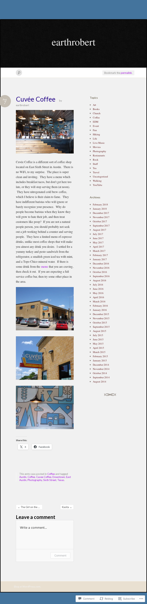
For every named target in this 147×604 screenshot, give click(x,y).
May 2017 (98, 242)
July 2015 (98, 335)
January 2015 (100, 360)
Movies (97, 147)
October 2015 (100, 322)
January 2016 (100, 310)
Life (95, 138)
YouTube (97, 185)
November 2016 (101, 267)
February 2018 (100, 204)
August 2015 (99, 331)
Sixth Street (49, 480)
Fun (95, 130)
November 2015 (101, 318)
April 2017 (98, 246)
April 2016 (98, 297)
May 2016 (98, 293)
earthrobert (73, 41)
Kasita (67, 507)
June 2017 (98, 238)
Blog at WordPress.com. (27, 586)
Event (96, 126)
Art (94, 105)
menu (44, 266)
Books (96, 109)
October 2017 (100, 221)
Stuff (95, 164)
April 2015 (98, 348)
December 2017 (101, 213)
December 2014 (101, 364)
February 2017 (100, 255)
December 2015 (101, 314)
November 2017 (101, 217)
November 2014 (101, 369)
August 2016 (99, 280)
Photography (35, 480)
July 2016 (98, 284)
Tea (94, 168)
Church (96, 113)
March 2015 (99, 352)
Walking (97, 180)
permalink (126, 72)
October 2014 (100, 373)
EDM (95, 121)
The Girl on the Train (30, 507)
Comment (60, 555)
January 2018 (100, 208)
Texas (60, 480)
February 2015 (100, 356)
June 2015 (98, 339)
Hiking (96, 134)
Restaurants (99, 155)
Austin (22, 476)
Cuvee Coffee (43, 476)
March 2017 (99, 251)
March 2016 (99, 301)
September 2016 (101, 276)
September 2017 (101, 225)
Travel (96, 172)
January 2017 (100, 259)
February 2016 (100, 305)
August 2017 (99, 229)
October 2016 (100, 272)
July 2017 (98, 234)
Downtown (58, 476)
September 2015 (101, 326)
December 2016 (101, 263)
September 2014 (101, 377)
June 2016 (98, 289)
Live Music (99, 142)
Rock (95, 159)
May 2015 (98, 343)
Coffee (51, 473)
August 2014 (99, 381)
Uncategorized (100, 176)
